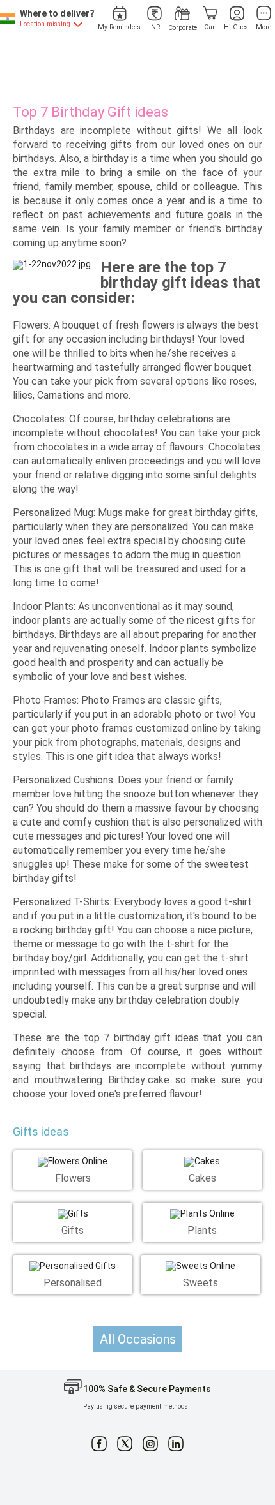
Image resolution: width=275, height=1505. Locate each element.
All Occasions (138, 1339)
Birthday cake (138, 1080)
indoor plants (42, 620)
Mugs (110, 513)
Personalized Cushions (63, 780)
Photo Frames (113, 700)
